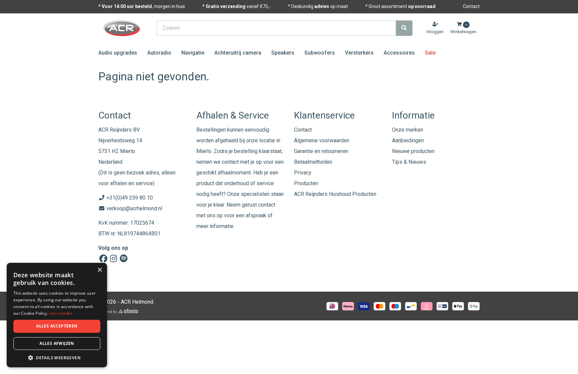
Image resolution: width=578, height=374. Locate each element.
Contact (471, 6)
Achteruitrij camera (237, 53)
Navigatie (192, 53)
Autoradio (159, 53)
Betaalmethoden (313, 162)
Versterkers (359, 53)
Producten (306, 183)
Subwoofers (319, 53)
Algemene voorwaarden (321, 140)
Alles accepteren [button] (56, 326)
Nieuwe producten (413, 151)
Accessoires (399, 53)
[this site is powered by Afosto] (118, 311)
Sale (430, 53)
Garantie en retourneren (321, 151)
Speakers (282, 53)
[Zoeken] (404, 28)
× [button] (99, 270)
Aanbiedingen (408, 140)
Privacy (302, 172)
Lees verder (60, 313)
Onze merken (407, 130)
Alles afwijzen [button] (56, 343)
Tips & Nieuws (409, 162)
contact (266, 205)
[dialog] (57, 315)
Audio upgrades (117, 53)
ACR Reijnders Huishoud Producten (335, 194)
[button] (56, 357)
